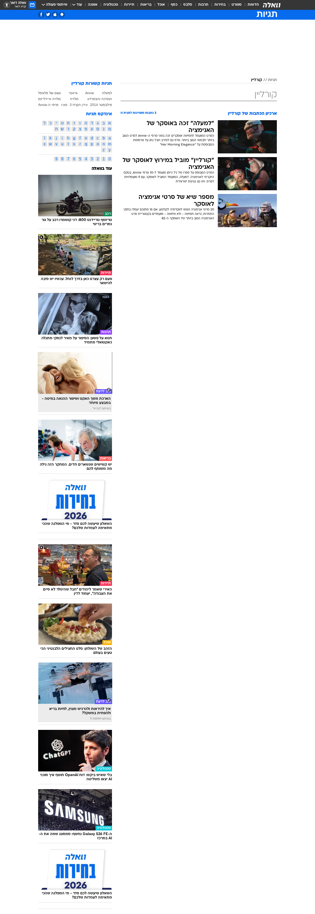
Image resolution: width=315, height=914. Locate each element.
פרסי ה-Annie (48, 105)
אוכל (161, 5)
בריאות (146, 5)
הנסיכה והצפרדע (99, 99)
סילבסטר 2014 (101, 105)
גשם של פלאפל (49, 93)
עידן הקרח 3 (79, 105)
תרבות (203, 5)
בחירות (220, 5)
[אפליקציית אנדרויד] (62, 15)
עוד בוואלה (102, 169)
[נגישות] (7, 5)
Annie (89, 93)
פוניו (64, 105)
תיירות (129, 5)
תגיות (272, 80)
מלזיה (74, 99)
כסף (174, 5)
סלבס (187, 5)
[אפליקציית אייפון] (55, 15)
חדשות (253, 5)
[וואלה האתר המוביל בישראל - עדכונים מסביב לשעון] (272, 4)
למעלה (107, 93)
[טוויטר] (48, 15)
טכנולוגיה (110, 5)
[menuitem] (250, 5)
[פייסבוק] (41, 15)
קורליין (256, 80)
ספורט (237, 5)
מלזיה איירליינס (49, 99)
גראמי (73, 93)
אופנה (92, 5)
